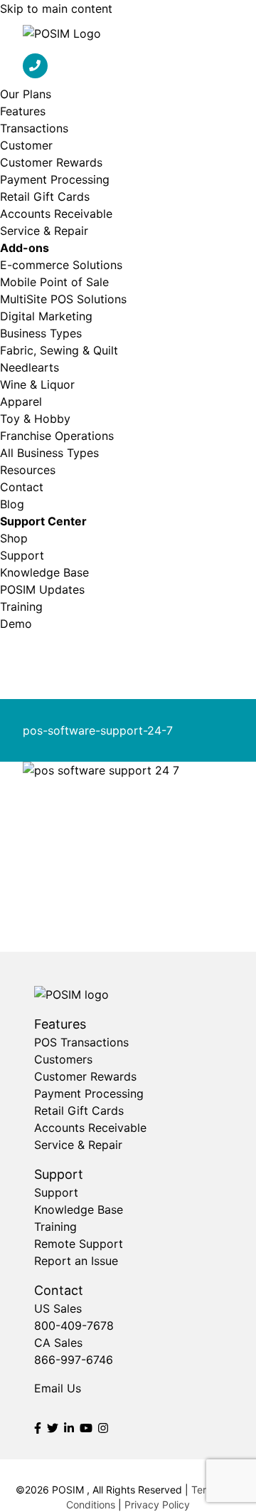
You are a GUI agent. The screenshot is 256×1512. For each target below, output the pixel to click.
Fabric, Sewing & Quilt (59, 350)
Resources (27, 470)
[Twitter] (52, 1428)
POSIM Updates (42, 589)
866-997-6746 (73, 1360)
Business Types (41, 333)
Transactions (34, 128)
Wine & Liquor (37, 384)
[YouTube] (86, 1428)
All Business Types (49, 453)
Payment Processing (55, 179)
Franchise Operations (57, 436)
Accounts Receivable (56, 213)
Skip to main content (56, 8)
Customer (26, 145)
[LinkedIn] (69, 1428)
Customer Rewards (51, 162)
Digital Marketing (46, 316)
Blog (12, 504)
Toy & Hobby (35, 418)
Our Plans (25, 94)
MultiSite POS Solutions (63, 299)
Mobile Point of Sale (54, 282)
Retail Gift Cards (45, 196)
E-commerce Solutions (61, 265)
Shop (14, 538)
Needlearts (29, 367)
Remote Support (78, 1244)
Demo (16, 623)
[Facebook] (37, 1428)
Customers (63, 1059)
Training (21, 606)
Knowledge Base (44, 572)
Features (23, 111)
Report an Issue (76, 1261)
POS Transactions (81, 1042)
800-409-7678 (74, 1325)
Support (22, 555)
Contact (21, 487)
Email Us (57, 1388)
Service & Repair (44, 231)
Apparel (21, 401)
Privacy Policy (157, 1504)
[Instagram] (103, 1428)
